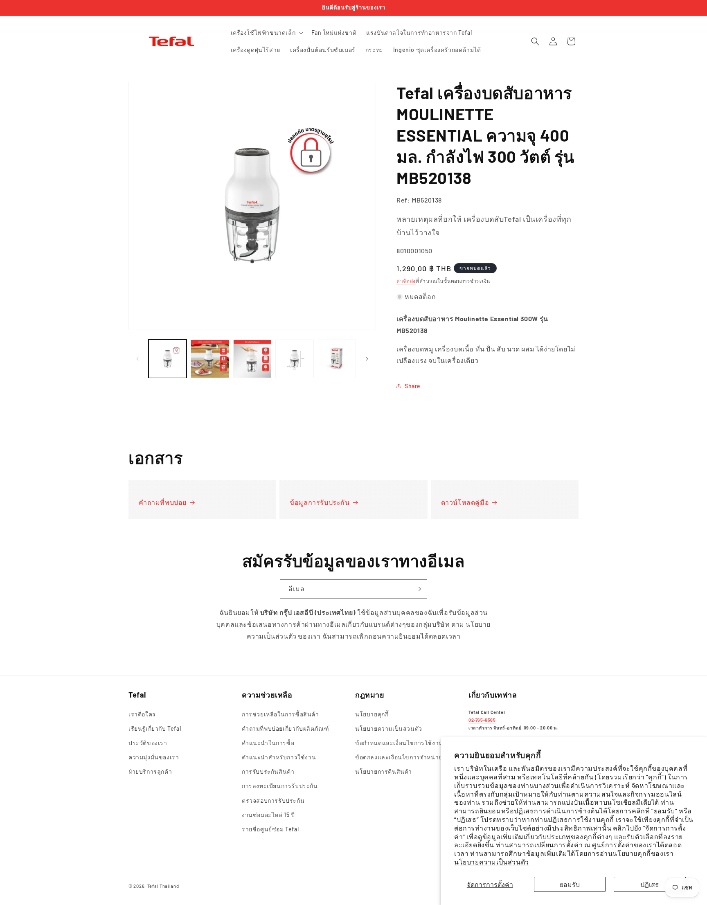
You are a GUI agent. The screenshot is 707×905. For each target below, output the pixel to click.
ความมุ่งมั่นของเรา (153, 757)
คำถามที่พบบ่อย (163, 502)
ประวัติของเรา (147, 742)
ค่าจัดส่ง (406, 281)
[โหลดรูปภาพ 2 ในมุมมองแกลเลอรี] (210, 359)
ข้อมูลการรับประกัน (319, 502)
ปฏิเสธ (649, 884)
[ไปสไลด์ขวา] (367, 359)
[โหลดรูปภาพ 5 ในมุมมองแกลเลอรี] (337, 359)
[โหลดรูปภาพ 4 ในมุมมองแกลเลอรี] (294, 359)
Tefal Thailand (163, 886)
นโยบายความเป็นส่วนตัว (491, 862)
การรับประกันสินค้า (268, 771)
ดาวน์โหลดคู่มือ (465, 502)
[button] (266, 32)
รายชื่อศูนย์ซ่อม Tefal (270, 829)
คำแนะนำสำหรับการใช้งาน (279, 757)
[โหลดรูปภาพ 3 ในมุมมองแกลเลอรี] (252, 359)
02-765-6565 (482, 720)
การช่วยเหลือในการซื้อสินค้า (280, 714)
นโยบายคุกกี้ (371, 714)
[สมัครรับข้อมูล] (418, 589)
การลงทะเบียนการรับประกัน (280, 786)
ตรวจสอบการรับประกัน (273, 800)
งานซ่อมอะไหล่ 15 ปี (268, 814)
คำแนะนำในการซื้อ (268, 742)
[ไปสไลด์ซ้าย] (137, 359)
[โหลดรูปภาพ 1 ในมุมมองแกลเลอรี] (168, 359)
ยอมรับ (570, 884)
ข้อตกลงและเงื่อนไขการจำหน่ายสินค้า (406, 757)
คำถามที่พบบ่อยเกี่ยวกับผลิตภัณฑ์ (285, 728)
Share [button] (413, 386)
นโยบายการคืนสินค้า (383, 771)
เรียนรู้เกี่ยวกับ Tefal (154, 728)
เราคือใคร (142, 714)
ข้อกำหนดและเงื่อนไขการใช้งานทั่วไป (406, 742)
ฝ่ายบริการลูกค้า (150, 771)
